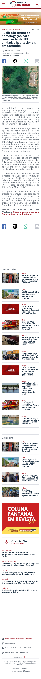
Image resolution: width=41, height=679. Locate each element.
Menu (4, 4)
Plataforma (15, 668)
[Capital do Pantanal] (20, 4)
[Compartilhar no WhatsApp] (26, 61)
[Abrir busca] (37, 4)
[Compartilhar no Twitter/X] (15, 61)
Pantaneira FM (18, 657)
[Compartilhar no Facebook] (4, 61)
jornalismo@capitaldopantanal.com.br (18, 638)
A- (33, 29)
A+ (37, 29)
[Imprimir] (37, 61)
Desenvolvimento (16, 671)
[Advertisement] (20, 245)
